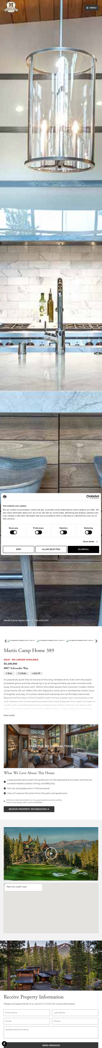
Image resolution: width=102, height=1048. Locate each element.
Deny (18, 549)
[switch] (38, 532)
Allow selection (51, 549)
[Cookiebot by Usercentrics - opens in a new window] (88, 497)
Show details (88, 541)
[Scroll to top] (97, 1023)
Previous (5, 641)
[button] (3, 312)
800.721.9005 (45, 1004)
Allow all (83, 549)
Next (96, 641)
